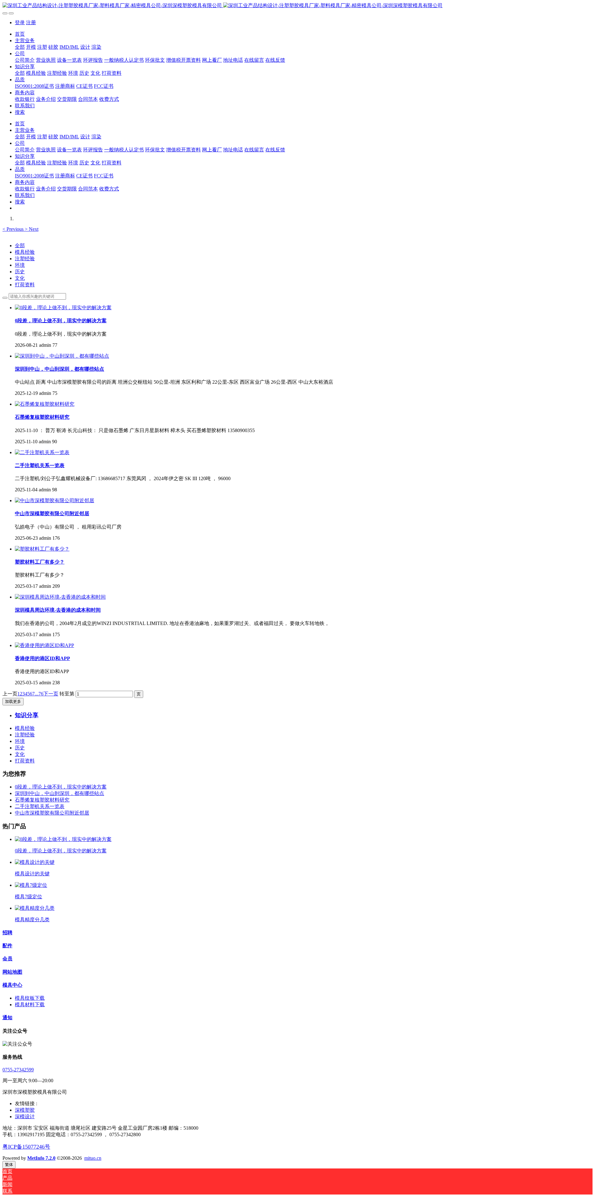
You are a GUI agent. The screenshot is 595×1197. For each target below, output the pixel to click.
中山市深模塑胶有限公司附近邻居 (52, 812)
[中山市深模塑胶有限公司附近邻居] (54, 500)
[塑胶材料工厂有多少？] (42, 549)
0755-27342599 (18, 1069)
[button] (13, 229)
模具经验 (25, 252)
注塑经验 (25, 258)
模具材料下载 (30, 1004)
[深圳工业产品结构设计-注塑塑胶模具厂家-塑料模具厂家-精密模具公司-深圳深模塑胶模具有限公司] (297, 5)
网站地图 (12, 972)
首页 (20, 34)
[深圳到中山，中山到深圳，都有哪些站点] (62, 356)
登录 (20, 22)
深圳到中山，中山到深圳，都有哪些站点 (59, 793)
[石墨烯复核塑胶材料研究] (44, 404)
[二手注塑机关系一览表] (42, 452)
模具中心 (12, 985)
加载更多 (13, 701)
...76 (39, 693)
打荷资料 (25, 284)
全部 (20, 47)
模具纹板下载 (30, 998)
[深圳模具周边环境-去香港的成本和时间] (60, 597)
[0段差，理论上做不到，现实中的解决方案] (63, 307)
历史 (20, 271)
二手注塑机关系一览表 (39, 806)
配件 (7, 945)
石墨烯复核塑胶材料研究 (42, 799)
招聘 (7, 932)
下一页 (50, 693)
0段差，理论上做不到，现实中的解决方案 (61, 786)
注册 (31, 22)
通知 (7, 1017)
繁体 (9, 1164)
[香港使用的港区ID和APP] (44, 645)
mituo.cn (92, 1158)
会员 (7, 958)
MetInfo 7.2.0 (41, 1158)
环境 (20, 265)
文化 (20, 278)
